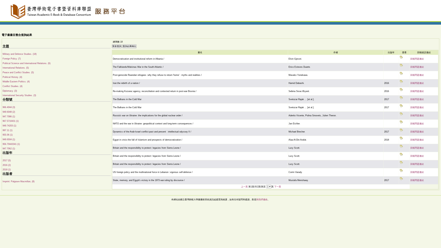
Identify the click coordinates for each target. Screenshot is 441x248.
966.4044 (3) (9, 107)
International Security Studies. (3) (19, 95)
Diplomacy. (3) (10, 91)
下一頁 (277, 186)
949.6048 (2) (9, 112)
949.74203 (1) (9, 125)
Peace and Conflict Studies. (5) (18, 72)
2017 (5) (7, 160)
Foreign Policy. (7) (12, 58)
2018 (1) (7, 169)
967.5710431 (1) (11, 121)
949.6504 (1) (9, 139)
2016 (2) (7, 165)
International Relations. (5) (16, 67)
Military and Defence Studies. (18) (20, 54)
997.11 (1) (7, 130)
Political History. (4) (12, 77)
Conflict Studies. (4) (12, 86)
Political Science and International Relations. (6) (26, 63)
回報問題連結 (417, 59)
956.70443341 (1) (11, 144)
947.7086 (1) (9, 116)
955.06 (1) (8, 134)
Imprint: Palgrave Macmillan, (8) (18, 181)
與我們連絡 (262, 199)
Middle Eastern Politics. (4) (16, 81)
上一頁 (244, 186)
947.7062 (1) (9, 148)
